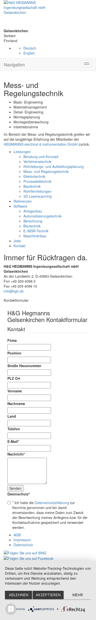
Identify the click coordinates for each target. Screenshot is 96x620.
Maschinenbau (34, 235)
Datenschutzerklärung (52, 502)
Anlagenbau (32, 211)
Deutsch (29, 48)
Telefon (13, 428)
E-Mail (13, 441)
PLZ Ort (13, 378)
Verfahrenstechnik (37, 161)
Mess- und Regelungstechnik (46, 171)
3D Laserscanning (37, 196)
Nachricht (16, 454)
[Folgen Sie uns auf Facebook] (28, 557)
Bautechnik (32, 186)
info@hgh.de (14, 291)
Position (14, 352)
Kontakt (19, 245)
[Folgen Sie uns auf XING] (25, 552)
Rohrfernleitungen (37, 191)
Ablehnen (18, 595)
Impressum (22, 539)
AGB (17, 534)
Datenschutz (18, 493)
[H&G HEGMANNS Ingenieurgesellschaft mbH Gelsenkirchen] (48, 14)
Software (20, 206)
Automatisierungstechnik (42, 216)
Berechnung (32, 220)
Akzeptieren (48, 595)
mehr (77, 595)
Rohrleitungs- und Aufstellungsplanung (53, 166)
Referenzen (23, 201)
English (29, 53)
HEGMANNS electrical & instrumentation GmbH (41, 144)
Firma (12, 340)
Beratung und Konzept (40, 156)
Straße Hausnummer (24, 365)
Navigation (14, 64)
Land (11, 416)
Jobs (17, 240)
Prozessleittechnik (37, 181)
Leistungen (22, 151)
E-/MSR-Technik (35, 230)
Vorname (14, 390)
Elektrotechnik (34, 176)
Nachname (16, 403)
